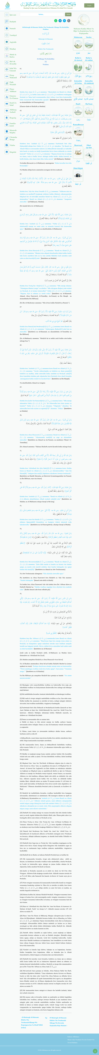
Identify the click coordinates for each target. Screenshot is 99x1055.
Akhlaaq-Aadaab (13, 111)
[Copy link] (68, 20)
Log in (89, 5)
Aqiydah (13, 42)
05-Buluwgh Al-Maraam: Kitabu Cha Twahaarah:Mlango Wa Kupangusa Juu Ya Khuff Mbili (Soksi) (32, 1022)
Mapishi (13, 152)
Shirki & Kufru (13, 56)
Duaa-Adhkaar (13, 90)
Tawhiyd (13, 35)
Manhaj (13, 49)
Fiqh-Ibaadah (13, 83)
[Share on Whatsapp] (55, 20)
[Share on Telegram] (60, 20)
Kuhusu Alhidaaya (73, 1037)
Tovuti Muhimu (72, 1042)
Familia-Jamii (13, 124)
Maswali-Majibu (13, 131)
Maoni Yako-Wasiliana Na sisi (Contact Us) (81, 1040)
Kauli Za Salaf (13, 104)
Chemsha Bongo (13, 138)
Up (46, 1018)
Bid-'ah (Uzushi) (13, 62)
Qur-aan (13, 15)
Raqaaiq (13, 118)
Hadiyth (13, 22)
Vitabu (12, 145)
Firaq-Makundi (13, 76)
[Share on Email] (64, 20)
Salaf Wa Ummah (13, 69)
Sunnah (13, 28)
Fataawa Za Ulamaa (14, 97)
